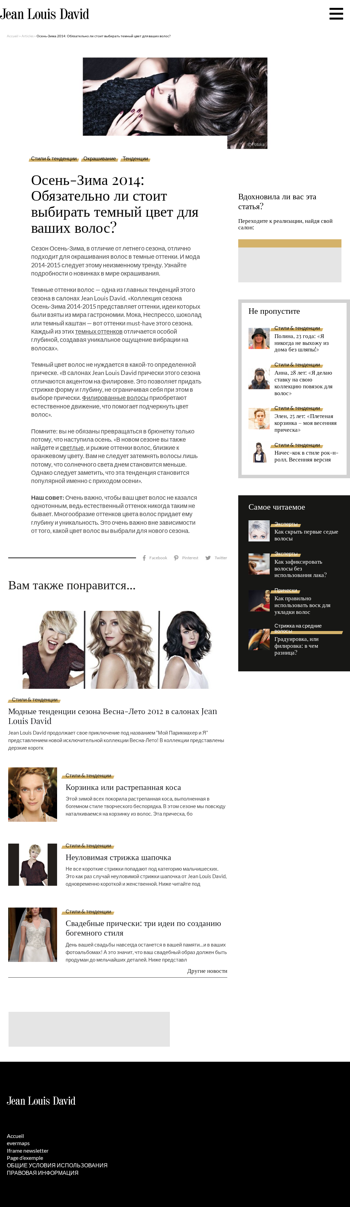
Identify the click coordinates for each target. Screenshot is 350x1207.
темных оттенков (99, 331)
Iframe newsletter (28, 1150)
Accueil (12, 36)
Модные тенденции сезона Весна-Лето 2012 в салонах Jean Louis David (112, 716)
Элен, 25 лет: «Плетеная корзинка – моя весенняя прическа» (305, 423)
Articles (27, 36)
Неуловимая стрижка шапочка (118, 857)
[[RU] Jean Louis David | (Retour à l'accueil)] (44, 14)
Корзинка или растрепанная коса (123, 787)
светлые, (72, 447)
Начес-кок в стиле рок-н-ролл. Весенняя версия (306, 456)
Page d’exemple (25, 1157)
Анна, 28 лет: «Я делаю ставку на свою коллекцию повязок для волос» (303, 383)
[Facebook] (155, 558)
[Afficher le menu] (336, 13)
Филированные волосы (115, 397)
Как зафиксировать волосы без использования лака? (300, 568)
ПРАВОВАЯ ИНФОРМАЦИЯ (43, 1172)
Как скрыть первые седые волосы (306, 535)
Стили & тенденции (54, 158)
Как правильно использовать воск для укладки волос (302, 605)
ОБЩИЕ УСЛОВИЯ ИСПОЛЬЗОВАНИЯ (57, 1165)
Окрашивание (99, 158)
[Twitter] (216, 558)
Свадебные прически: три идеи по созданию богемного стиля (143, 928)
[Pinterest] (186, 558)
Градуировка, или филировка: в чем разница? (296, 645)
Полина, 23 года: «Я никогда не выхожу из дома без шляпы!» (301, 343)
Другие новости (207, 970)
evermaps (18, 1143)
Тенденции (135, 158)
